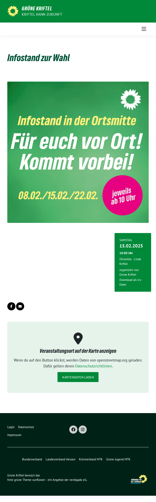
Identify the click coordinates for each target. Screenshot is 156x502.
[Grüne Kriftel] (12, 10)
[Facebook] (73, 429)
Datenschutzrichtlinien (93, 366)
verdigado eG (78, 480)
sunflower (38, 480)
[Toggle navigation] (144, 28)
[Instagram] (83, 429)
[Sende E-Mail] (20, 306)
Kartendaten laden (78, 377)
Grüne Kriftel (37, 8)
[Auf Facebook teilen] (11, 306)
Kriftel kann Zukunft (42, 14)
